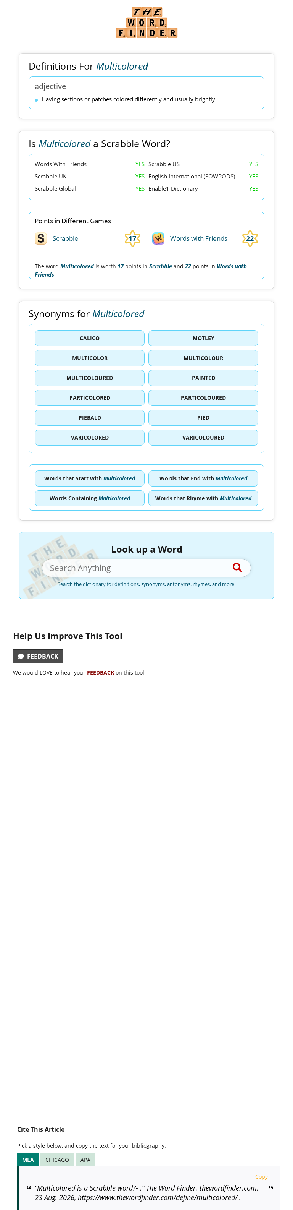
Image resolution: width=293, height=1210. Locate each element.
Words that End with (203, 478)
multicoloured (89, 377)
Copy (261, 1176)
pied (203, 417)
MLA (28, 1159)
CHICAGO (57, 1159)
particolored (89, 397)
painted (203, 377)
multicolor (90, 358)
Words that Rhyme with (203, 498)
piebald (90, 417)
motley (203, 338)
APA (85, 1159)
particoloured (203, 397)
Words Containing (90, 498)
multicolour (203, 358)
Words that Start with (89, 478)
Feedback (41, 656)
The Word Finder (146, 22)
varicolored (90, 437)
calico (90, 338)
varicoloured (203, 437)
